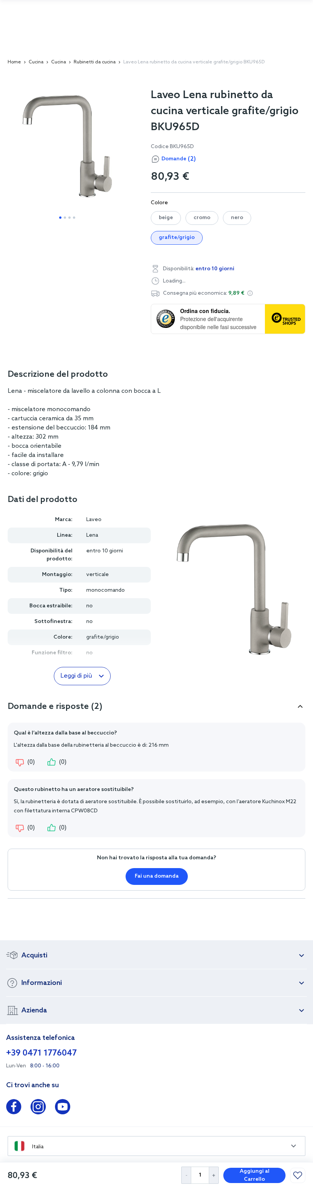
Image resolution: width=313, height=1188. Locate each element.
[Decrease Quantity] (186, 1175)
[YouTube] (62, 1108)
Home (14, 62)
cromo (202, 218)
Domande (178, 159)
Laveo (94, 520)
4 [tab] (74, 217)
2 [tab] (65, 217)
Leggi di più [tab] (76, 676)
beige (166, 218)
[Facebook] (13, 1108)
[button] (250, 293)
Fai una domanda (157, 876)
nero (237, 218)
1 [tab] (60, 217)
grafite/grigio (177, 237)
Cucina (36, 62)
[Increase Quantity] (214, 1175)
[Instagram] (38, 1108)
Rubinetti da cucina (95, 62)
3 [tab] (69, 217)
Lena (92, 535)
